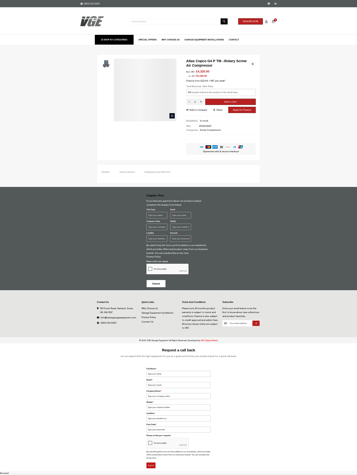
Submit (156, 283)
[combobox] (179, 21)
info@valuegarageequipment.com (118, 317)
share (219, 109)
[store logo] (92, 21)
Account (4, 473)
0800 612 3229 (108, 322)
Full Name (151, 210)
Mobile (173, 221)
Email (173, 210)
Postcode (174, 233)
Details (105, 172)
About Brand (127, 172)
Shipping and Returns (157, 172)
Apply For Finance (242, 109)
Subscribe (256, 323)
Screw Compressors (210, 130)
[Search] (224, 21)
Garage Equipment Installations (204, 39)
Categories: (192, 130)
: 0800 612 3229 (91, 3)
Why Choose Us (170, 39)
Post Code (151, 424)
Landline (150, 233)
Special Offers (147, 39)
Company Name (153, 221)
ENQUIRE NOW (250, 21)
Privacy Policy (153, 256)
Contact (234, 39)
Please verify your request (157, 261)
